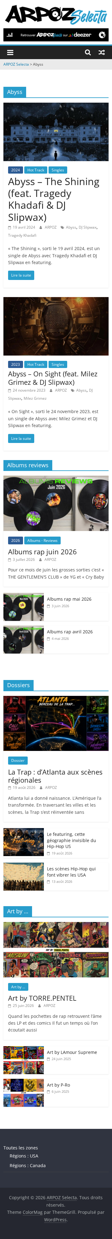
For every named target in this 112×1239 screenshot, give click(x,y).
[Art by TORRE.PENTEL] (56, 925)
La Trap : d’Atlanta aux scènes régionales (55, 776)
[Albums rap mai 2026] (23, 596)
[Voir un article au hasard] (102, 52)
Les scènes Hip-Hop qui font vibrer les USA (71, 872)
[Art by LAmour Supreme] (23, 1049)
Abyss (71, 227)
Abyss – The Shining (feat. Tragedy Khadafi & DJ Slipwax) (53, 199)
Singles (58, 170)
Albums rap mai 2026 (69, 599)
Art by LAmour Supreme (72, 1052)
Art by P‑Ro (58, 1085)
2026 (15, 540)
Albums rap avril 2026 (70, 632)
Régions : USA (24, 1156)
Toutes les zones (20, 1148)
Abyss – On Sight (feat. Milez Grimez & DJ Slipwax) (52, 377)
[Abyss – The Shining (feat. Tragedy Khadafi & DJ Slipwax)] (56, 106)
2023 (15, 364)
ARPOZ (51, 227)
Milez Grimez (35, 398)
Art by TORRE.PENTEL (42, 998)
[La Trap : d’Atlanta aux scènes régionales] (56, 699)
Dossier (18, 760)
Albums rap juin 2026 (42, 551)
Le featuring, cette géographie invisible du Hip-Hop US (71, 840)
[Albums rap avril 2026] (23, 629)
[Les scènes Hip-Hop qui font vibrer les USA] (23, 866)
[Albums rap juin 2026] (56, 479)
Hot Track (35, 170)
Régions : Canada (28, 1165)
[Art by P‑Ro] (23, 1082)
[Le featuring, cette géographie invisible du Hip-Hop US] (23, 831)
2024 (15, 170)
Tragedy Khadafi (22, 235)
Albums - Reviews (42, 540)
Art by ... (18, 987)
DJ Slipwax (87, 227)
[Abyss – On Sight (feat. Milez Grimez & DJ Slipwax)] (56, 300)
